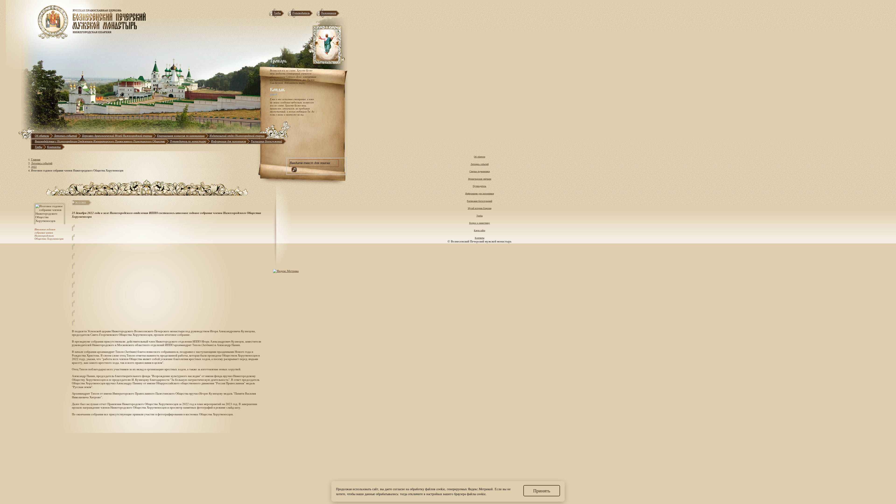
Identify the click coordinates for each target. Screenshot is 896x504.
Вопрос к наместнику (479, 222)
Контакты (54, 147)
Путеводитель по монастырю (188, 141)
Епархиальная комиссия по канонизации (181, 135)
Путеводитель (301, 13)
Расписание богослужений (479, 201)
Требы (277, 13)
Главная (35, 159)
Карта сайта (479, 230)
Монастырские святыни (479, 178)
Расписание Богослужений (266, 141)
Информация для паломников (228, 141)
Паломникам (328, 13)
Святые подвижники (479, 171)
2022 (34, 166)
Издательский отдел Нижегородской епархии (237, 135)
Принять (541, 490)
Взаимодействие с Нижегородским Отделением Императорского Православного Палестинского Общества (100, 141)
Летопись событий (65, 135)
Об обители (42, 135)
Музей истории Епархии (479, 208)
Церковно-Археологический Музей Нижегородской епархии (117, 135)
